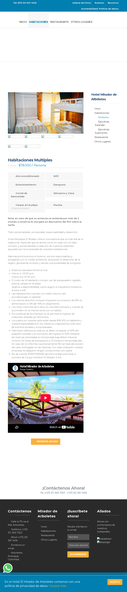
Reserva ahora (47, 441)
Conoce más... (58, 586)
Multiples (103, 117)
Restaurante (101, 137)
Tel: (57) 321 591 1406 (25, 3)
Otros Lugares (102, 141)
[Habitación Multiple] (15, 139)
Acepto (115, 581)
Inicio (97, 108)
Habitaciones (101, 113)
